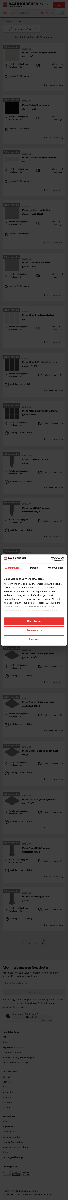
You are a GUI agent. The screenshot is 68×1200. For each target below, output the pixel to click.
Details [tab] (34, 567)
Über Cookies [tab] (55, 567)
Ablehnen (34, 639)
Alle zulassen (34, 621)
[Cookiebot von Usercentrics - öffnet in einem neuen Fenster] (50, 559)
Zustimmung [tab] (12, 567)
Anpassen (32, 630)
